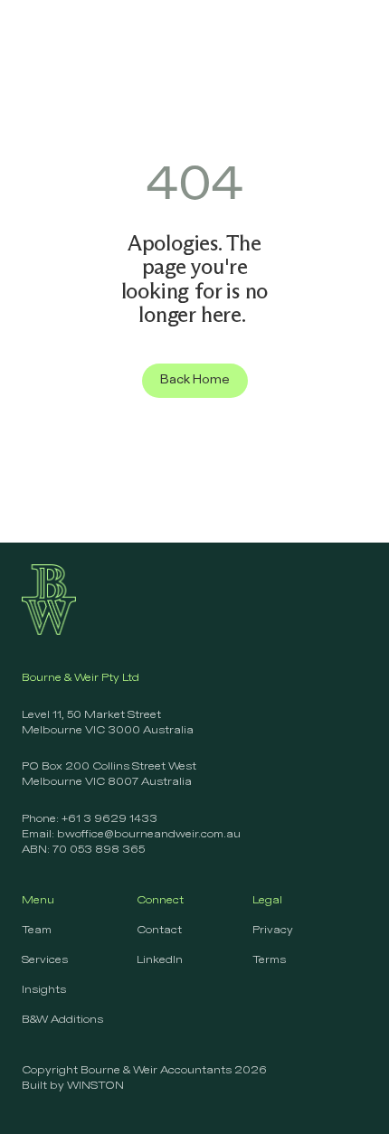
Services (45, 960)
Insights (44, 990)
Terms (269, 960)
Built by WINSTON (73, 1086)
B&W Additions (62, 1020)
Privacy (272, 930)
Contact (159, 930)
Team (37, 930)
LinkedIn (160, 960)
